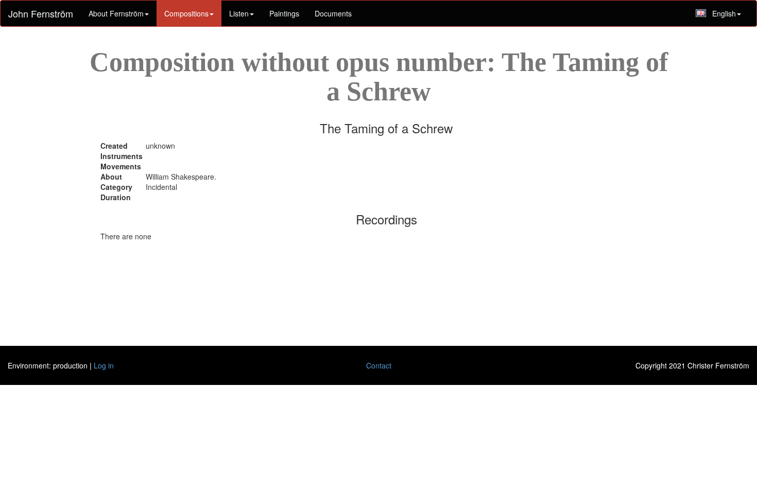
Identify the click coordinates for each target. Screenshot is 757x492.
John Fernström (40, 13)
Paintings (284, 13)
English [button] (724, 13)
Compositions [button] (186, 13)
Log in (104, 365)
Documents (333, 13)
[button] (241, 13)
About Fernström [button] (116, 13)
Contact (378, 365)
